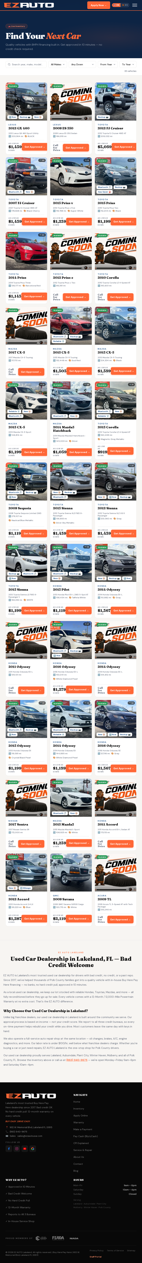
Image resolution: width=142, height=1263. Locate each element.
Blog (75, 1170)
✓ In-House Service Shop (20, 1221)
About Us (78, 1157)
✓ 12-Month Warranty (18, 1207)
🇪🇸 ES (125, 5)
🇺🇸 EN (116, 5)
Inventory (78, 1108)
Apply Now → (99, 5)
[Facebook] (9, 1148)
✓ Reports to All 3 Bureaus (21, 1214)
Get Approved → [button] (35, 146)
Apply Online (80, 1115)
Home (76, 1101)
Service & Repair (82, 1150)
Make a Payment (82, 1129)
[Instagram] (17, 1148)
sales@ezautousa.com (29, 1136)
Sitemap (131, 1250)
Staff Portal (95, 1256)
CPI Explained (81, 1143)
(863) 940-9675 (76, 1060)
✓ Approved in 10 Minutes (20, 1186)
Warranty (78, 1122)
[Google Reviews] (32, 1148)
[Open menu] (135, 5)
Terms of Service (115, 1250)
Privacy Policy (97, 1250)
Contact (78, 1163)
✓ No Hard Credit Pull (18, 1200)
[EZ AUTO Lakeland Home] (28, 5)
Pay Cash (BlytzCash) (85, 1136)
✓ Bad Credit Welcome (19, 1193)
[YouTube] (24, 1148)
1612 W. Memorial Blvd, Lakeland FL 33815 (31, 1127)
